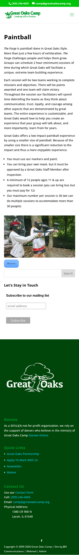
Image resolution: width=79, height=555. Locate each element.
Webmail (31, 551)
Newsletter (14, 466)
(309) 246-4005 (20, 497)
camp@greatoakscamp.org (31, 502)
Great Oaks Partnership (23, 454)
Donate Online (38, 435)
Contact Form (24, 492)
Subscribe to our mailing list (27, 295)
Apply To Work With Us (22, 460)
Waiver (11, 263)
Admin (43, 551)
